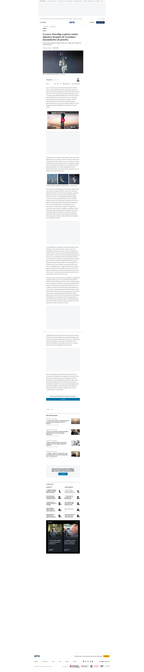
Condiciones (46, 666)
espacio (48, 409)
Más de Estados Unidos (52, 415)
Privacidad (42, 666)
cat (101, 18)
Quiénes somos (45, 661)
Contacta (75, 661)
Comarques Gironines (61, 18)
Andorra (47, 18)
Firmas (53, 661)
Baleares (50, 18)
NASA (52, 409)
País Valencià (55, 18)
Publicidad (67, 661)
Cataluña (43, 18)
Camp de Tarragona (69, 18)
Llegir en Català (55, 47)
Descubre (50, 522)
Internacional (45, 26)
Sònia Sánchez (49, 79)
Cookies (50, 666)
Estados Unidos (52, 26)
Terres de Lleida (76, 18)
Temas (60, 661)
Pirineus (80, 18)
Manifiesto (36, 661)
